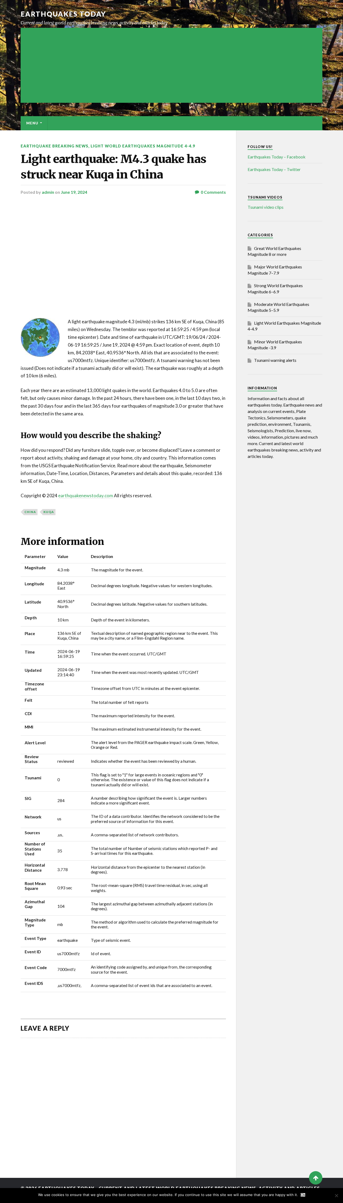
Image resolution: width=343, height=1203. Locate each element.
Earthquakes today (63, 14)
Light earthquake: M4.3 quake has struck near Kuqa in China (113, 166)
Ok (303, 1195)
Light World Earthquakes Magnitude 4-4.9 (143, 146)
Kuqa (48, 512)
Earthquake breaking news (54, 146)
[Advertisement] (171, 65)
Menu (32, 123)
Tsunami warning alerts (275, 360)
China (30, 512)
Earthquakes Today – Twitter (274, 169)
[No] (336, 1195)
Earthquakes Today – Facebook (276, 156)
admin (48, 192)
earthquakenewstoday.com (85, 495)
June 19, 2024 (74, 192)
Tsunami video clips (266, 207)
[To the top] (315, 1178)
